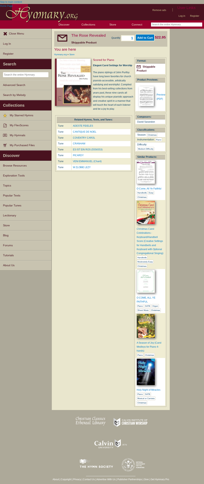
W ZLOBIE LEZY (82, 167)
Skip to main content (11, 2)
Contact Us (89, 479)
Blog (6, 235)
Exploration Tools (14, 175)
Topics (7, 185)
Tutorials (8, 255)
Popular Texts (11, 195)
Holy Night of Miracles (148, 389)
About (56, 479)
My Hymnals (17, 135)
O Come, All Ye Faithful (149, 188)
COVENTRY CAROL (84, 137)
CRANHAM (79, 143)
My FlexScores (19, 125)
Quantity (116, 37)
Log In (7, 43)
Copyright (66, 479)
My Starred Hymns (21, 115)
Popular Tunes (12, 205)
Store (112, 24)
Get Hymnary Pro (160, 479)
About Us (9, 265)
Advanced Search (14, 85)
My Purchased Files (22, 145)
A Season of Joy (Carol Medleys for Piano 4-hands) (149, 346)
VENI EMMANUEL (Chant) (87, 161)
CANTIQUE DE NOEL (84, 131)
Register (194, 16)
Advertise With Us (106, 479)
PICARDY (78, 155)
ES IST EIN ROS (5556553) (88, 149)
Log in (181, 16)
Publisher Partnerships (129, 479)
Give (146, 479)
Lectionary (9, 215)
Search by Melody (14, 95)
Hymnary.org (60, 54)
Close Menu (16, 33)
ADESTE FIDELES (83, 125)
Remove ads (159, 10)
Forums (8, 245)
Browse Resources (15, 165)
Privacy (77, 479)
